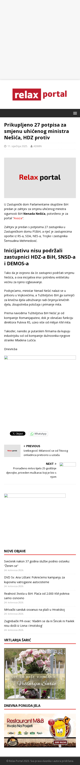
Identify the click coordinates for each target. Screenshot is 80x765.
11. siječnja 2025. (17, 146)
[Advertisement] (40, 40)
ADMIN (37, 146)
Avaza (18, 218)
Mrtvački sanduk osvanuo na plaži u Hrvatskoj (34, 610)
